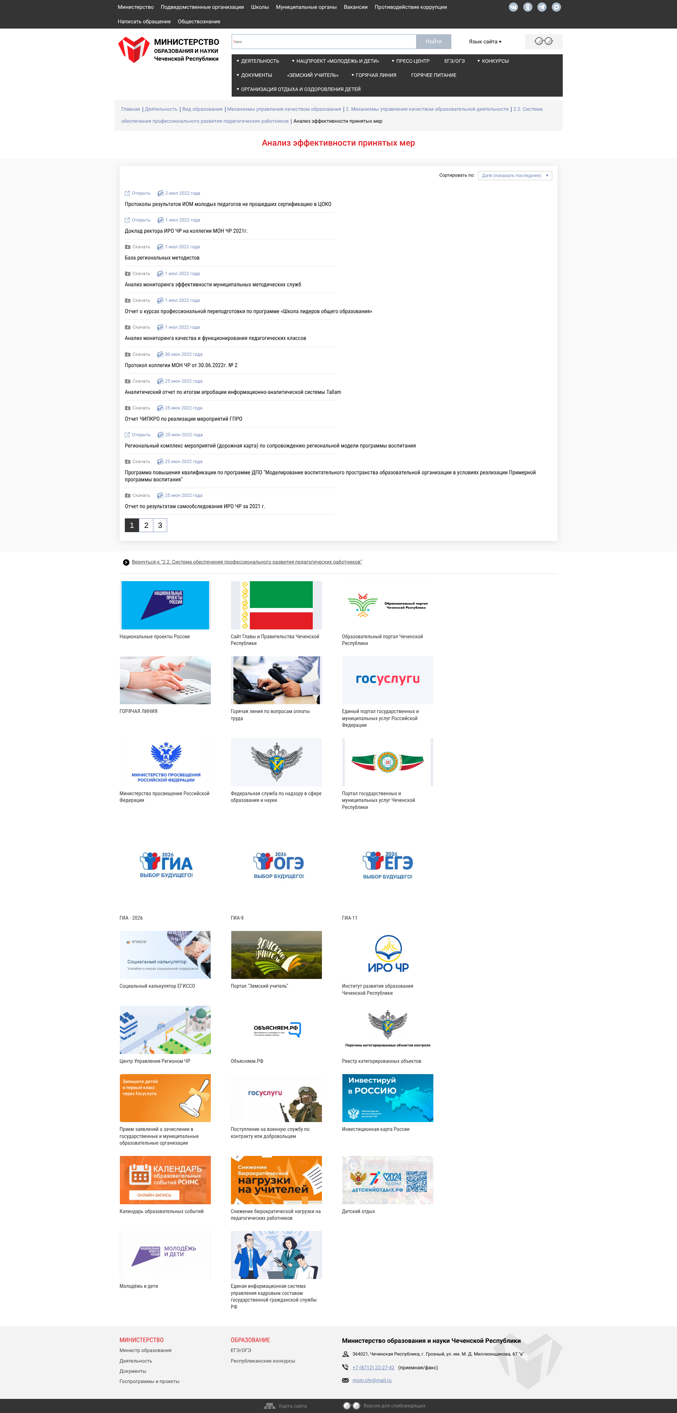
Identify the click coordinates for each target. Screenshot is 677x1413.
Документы (256, 75)
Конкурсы (495, 61)
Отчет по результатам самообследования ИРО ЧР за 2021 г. (195, 506)
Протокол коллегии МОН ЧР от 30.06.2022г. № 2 (181, 365)
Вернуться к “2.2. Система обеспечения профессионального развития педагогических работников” (247, 562)
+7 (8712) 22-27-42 (374, 1368)
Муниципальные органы (306, 7)
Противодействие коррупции (411, 7)
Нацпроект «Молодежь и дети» (338, 61)
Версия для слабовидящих (395, 1406)
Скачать (141, 247)
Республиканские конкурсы (263, 1361)
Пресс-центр (412, 61)
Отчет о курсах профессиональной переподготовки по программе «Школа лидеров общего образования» (248, 311)
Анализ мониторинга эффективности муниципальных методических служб (213, 284)
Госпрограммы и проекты (149, 1381)
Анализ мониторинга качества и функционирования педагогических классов (215, 338)
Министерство (136, 7)
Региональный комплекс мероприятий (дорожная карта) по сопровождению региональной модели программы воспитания (270, 445)
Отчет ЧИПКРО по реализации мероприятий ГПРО (183, 418)
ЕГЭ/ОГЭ (454, 61)
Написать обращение (144, 21)
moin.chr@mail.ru (372, 1380)
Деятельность (260, 61)
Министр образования (145, 1350)
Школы (260, 7)
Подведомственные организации (202, 7)
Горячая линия (376, 75)
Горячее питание (433, 75)
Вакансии (356, 7)
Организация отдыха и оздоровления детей (301, 89)
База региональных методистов (162, 257)
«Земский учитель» (312, 75)
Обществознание (199, 21)
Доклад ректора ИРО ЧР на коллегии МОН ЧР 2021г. (186, 230)
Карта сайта (293, 1406)
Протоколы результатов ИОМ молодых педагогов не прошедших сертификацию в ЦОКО (228, 204)
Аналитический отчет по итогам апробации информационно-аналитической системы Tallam (233, 392)
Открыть (141, 193)
